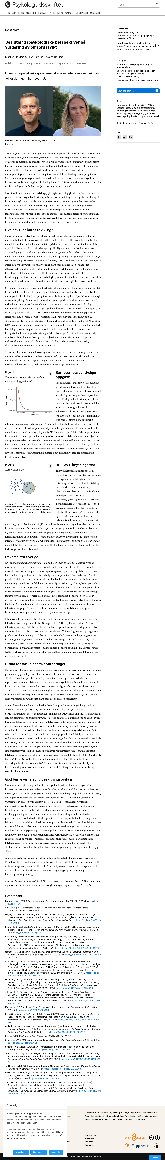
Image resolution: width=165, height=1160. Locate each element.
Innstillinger (21, 1152)
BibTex (151, 123)
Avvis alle (55, 1152)
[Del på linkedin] (125, 137)
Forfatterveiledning (50, 12)
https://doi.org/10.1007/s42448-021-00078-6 (63, 1032)
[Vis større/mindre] (50, 374)
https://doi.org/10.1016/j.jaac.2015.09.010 (73, 987)
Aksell (73, 1156)
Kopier (120, 123)
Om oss (69, 12)
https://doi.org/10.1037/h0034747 (32, 1009)
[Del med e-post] (131, 137)
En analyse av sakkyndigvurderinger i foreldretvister (134, 66)
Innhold (11, 12)
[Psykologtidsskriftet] (34, 4)
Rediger (155, 1158)
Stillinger (82, 12)
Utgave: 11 (62, 63)
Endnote (142, 123)
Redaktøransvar (157, 1144)
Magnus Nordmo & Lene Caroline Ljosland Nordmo (34, 56)
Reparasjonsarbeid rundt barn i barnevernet (138, 79)
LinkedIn (89, 1141)
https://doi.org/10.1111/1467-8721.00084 (63, 1068)
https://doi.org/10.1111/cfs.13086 (44, 1078)
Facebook (89, 1138)
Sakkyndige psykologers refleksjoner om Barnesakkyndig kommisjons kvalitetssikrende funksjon (136, 73)
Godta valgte (39, 1152)
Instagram (89, 1145)
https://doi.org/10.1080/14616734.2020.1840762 (77, 947)
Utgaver (95, 12)
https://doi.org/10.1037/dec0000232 (57, 1049)
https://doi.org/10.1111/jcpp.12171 (28, 932)
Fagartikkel (12, 30)
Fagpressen (130, 1144)
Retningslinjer (27, 12)
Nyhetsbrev (90, 1135)
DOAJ (120, 1116)
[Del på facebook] (119, 137)
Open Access (131, 1135)
